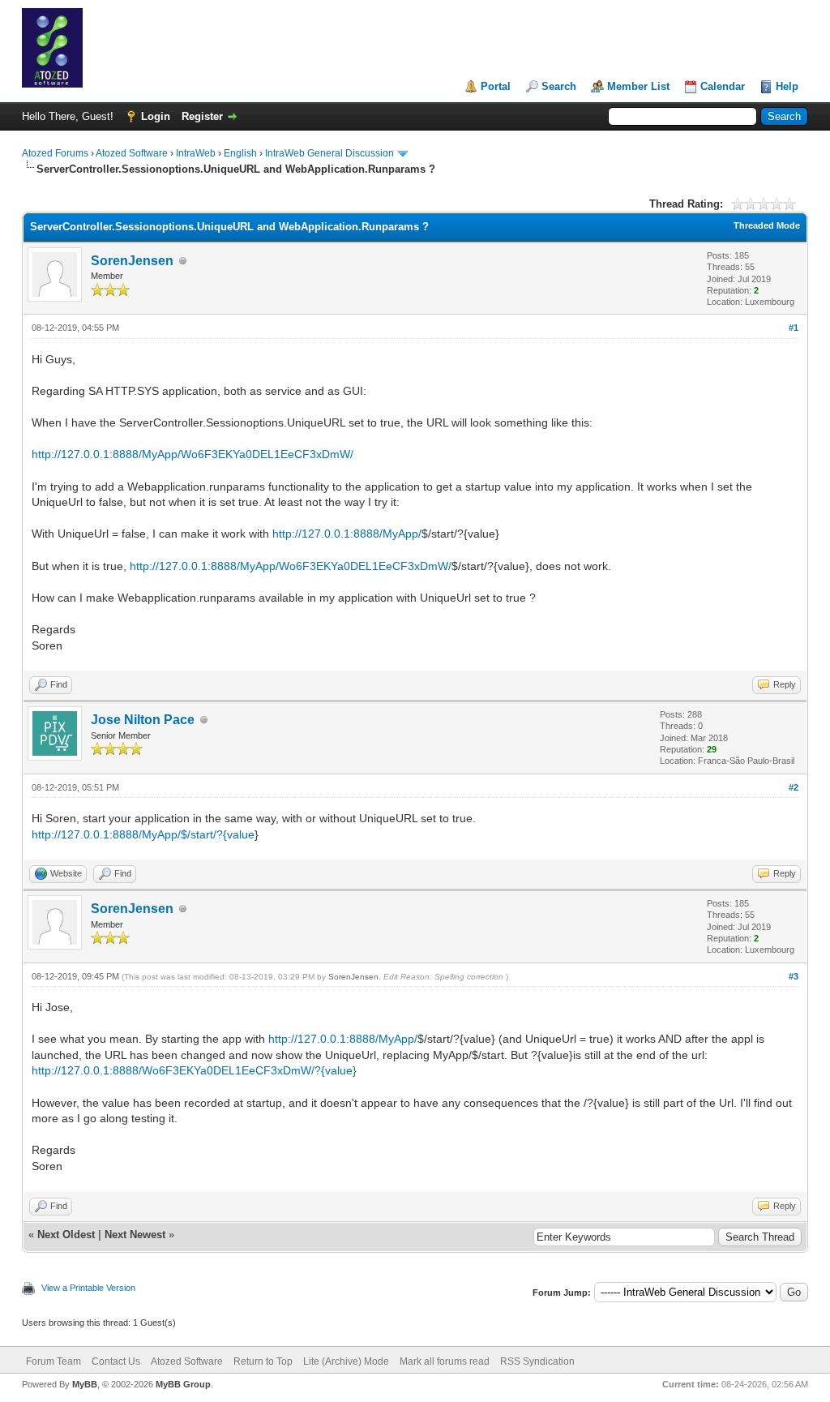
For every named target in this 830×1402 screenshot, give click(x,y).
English (240, 153)
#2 (793, 787)
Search (558, 86)
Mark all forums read (445, 1361)
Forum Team (53, 1361)
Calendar (722, 86)
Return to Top (263, 1361)
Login (155, 116)
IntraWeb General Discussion (329, 153)
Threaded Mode (767, 225)
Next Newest (135, 1234)
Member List (638, 86)
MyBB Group (183, 1384)
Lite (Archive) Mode (346, 1361)
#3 (793, 976)
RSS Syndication (537, 1361)
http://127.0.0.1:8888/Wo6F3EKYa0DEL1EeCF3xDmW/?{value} (194, 1070)
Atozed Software (132, 153)
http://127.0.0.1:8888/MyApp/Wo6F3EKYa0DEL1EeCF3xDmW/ (192, 454)
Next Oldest (66, 1234)
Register (202, 116)
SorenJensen (132, 261)
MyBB (84, 1384)
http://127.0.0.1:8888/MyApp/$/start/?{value (143, 834)
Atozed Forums (55, 153)
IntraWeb (196, 153)
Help (787, 86)
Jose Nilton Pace (143, 720)
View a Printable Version (88, 1288)
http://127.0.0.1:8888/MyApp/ (346, 533)
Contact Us (116, 1361)
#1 (793, 327)
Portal (496, 86)
